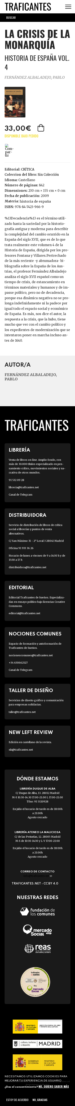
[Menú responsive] (68, 7)
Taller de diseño (31, 690)
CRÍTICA (27, 169)
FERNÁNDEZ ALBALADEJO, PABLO (35, 77)
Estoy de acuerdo (17, 1099)
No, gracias (39, 1099)
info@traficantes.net (37, 875)
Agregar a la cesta (41, 128)
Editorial (21, 587)
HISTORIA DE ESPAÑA (35, 201)
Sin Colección (48, 175)
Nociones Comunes (35, 634)
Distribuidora (27, 515)
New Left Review (31, 732)
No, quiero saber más (54, 1086)
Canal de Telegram (20, 494)
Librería (19, 450)
